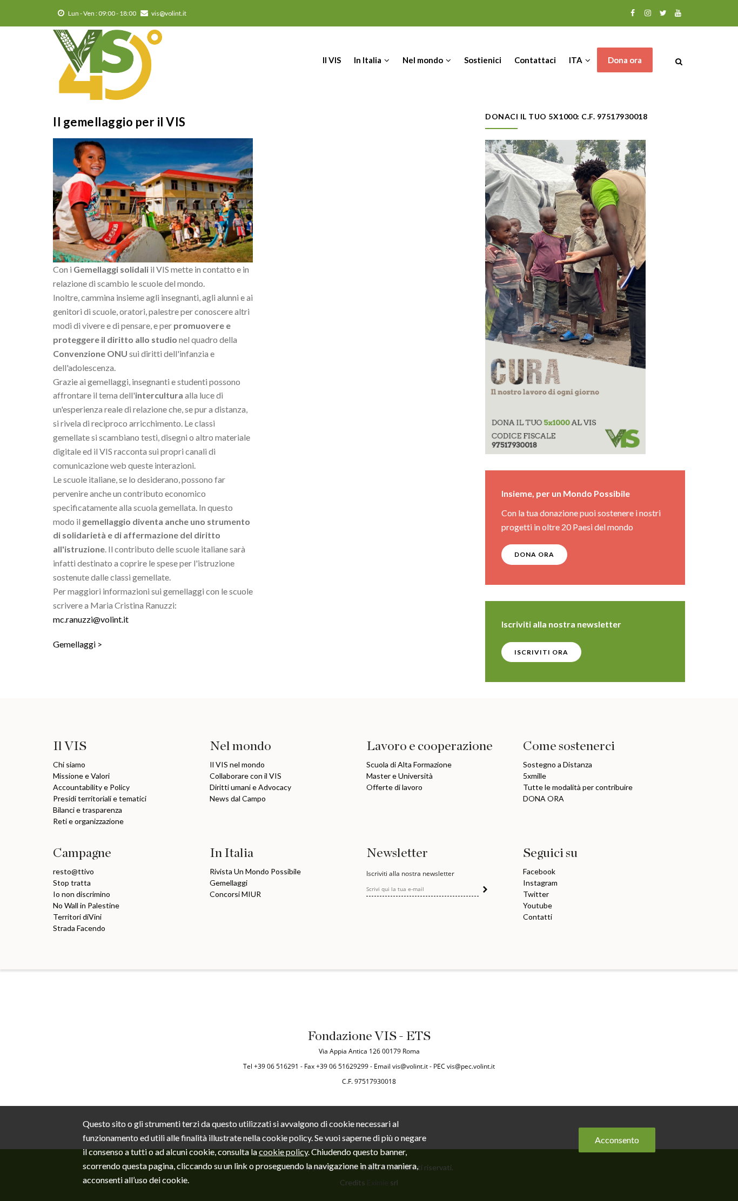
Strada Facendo (79, 928)
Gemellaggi (74, 644)
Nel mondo (423, 60)
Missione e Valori (81, 775)
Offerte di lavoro (394, 787)
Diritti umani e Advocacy (250, 787)
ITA (576, 60)
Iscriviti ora (541, 652)
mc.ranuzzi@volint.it (91, 619)
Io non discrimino (81, 894)
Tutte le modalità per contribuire (578, 787)
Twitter (536, 894)
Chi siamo (69, 764)
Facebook (539, 871)
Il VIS (332, 60)
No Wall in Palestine (86, 905)
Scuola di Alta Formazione (409, 764)
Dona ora (625, 60)
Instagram (540, 882)
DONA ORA (534, 554)
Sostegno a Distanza (557, 764)
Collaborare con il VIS (245, 775)
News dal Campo (238, 798)
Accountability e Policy (91, 787)
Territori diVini (77, 916)
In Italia (368, 60)
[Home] (107, 59)
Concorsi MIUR (235, 894)
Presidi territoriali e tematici (99, 798)
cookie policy (283, 1151)
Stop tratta (72, 882)
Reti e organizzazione (88, 821)
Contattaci (535, 60)
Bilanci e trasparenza (87, 809)
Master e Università (399, 775)
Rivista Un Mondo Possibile (255, 871)
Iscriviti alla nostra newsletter (410, 873)
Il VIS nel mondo (237, 764)
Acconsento (617, 1140)
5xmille (534, 775)
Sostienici (482, 60)
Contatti (537, 916)
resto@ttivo (73, 871)
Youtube (537, 905)
